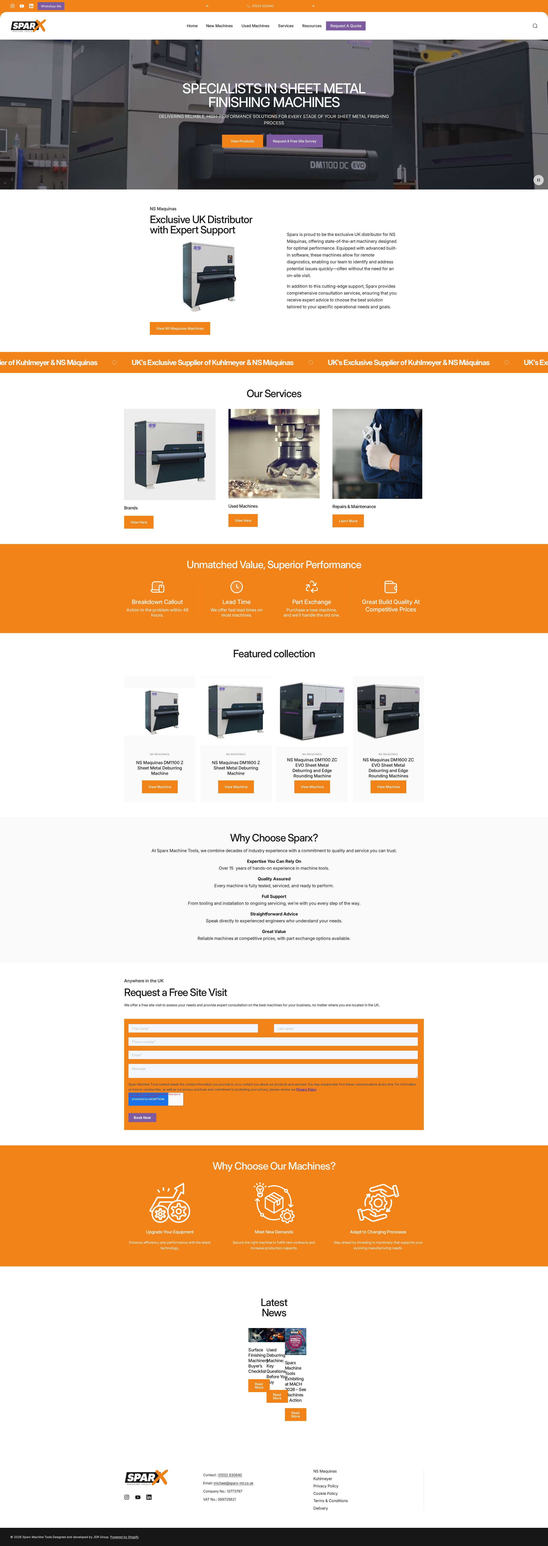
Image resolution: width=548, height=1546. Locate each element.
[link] (170, 1202)
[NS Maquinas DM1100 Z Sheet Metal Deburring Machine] (159, 711)
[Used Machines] (274, 453)
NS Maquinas (159, 754)
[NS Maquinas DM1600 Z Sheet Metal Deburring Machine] (235, 711)
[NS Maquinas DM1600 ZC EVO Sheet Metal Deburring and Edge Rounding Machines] (388, 711)
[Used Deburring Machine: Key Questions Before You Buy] (277, 1335)
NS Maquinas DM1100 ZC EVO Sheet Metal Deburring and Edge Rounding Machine (312, 767)
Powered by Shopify (124, 1537)
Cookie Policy (325, 1493)
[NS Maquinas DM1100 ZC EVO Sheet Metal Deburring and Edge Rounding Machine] (312, 711)
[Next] (313, 6)
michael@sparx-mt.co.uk (233, 1483)
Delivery (320, 1508)
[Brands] (170, 454)
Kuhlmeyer (322, 1478)
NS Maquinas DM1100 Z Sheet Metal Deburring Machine (159, 768)
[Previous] (207, 6)
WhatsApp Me (51, 6)
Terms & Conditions (330, 1500)
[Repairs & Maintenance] (378, 454)
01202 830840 (263, 6)
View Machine (159, 787)
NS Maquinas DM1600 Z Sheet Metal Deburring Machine (236, 768)
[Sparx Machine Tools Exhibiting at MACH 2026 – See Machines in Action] (295, 1341)
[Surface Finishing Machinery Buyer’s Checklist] (259, 1335)
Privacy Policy (325, 1486)
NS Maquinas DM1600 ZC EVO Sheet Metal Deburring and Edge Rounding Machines (388, 767)
